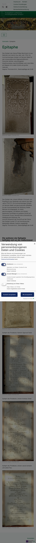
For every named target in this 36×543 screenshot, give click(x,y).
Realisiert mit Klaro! (28, 298)
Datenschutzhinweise (7, 259)
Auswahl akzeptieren (9, 294)
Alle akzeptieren (27, 294)
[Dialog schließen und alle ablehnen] (34, 243)
